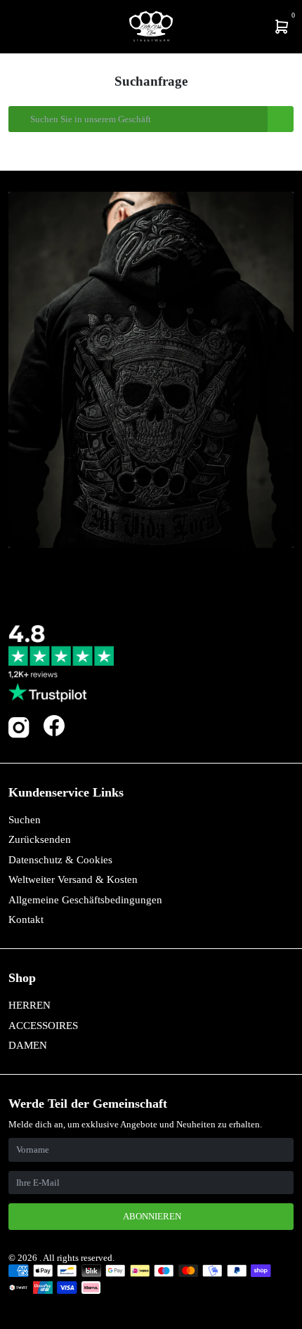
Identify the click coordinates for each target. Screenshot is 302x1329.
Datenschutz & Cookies (60, 859)
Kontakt (26, 919)
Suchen (24, 819)
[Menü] (11, 26)
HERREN (29, 1005)
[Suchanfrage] (19, 26)
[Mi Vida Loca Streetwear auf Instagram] (18, 735)
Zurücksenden (39, 839)
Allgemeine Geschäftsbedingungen (85, 899)
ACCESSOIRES (43, 1025)
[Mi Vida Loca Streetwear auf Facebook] (54, 726)
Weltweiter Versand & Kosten (73, 879)
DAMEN (27, 1045)
